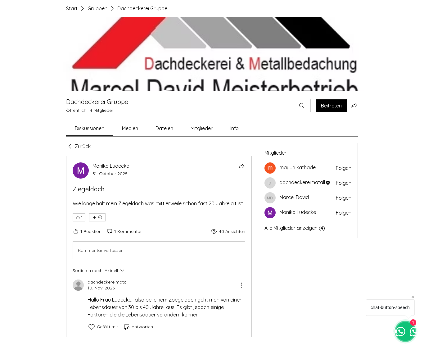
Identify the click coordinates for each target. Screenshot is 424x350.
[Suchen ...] (301, 105)
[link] (89, 128)
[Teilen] (241, 166)
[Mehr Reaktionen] (97, 217)
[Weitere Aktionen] (241, 285)
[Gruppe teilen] (354, 105)
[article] (159, 246)
